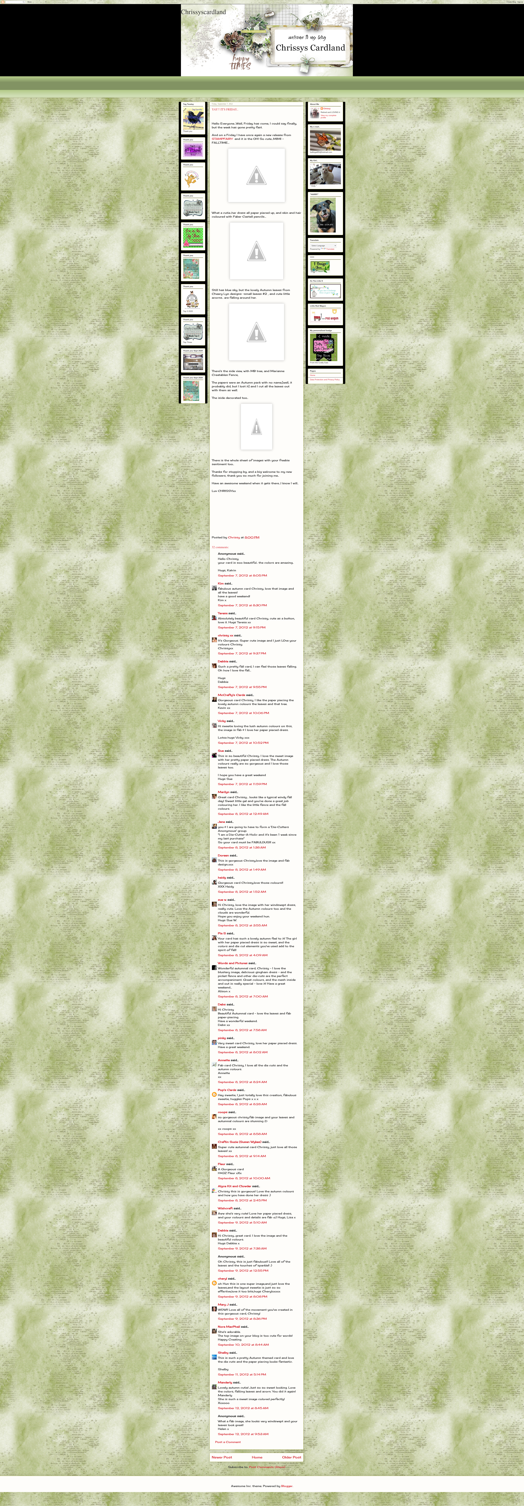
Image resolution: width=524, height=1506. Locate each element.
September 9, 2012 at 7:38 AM (242, 1248)
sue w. (222, 899)
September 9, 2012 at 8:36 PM (242, 1318)
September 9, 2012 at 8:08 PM (242, 1296)
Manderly (225, 1382)
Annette (224, 1060)
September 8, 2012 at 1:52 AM (242, 891)
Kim (221, 583)
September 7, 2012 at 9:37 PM (242, 653)
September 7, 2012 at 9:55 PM (242, 687)
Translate (330, 249)
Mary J (223, 1304)
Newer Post (222, 1457)
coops (222, 1112)
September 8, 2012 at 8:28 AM (242, 1104)
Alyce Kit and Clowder (234, 1186)
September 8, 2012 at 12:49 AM (243, 814)
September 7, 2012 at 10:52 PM (243, 742)
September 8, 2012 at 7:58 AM (242, 1030)
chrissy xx (225, 635)
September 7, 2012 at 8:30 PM (242, 605)
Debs (222, 1004)
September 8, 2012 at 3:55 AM (242, 925)
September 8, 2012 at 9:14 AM (242, 1156)
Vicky (222, 721)
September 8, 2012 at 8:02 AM (243, 1052)
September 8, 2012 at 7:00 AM (243, 996)
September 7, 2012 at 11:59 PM (242, 784)
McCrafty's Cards (231, 695)
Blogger (287, 1486)
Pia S (222, 933)
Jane (221, 821)
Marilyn (223, 792)
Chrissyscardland (203, 11)
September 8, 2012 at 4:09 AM (243, 955)
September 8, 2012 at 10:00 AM (244, 1178)
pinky (222, 1038)
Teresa (222, 613)
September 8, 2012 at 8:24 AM (242, 1082)
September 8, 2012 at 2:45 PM (242, 1200)
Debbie (223, 661)
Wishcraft (225, 1208)
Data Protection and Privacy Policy (325, 379)
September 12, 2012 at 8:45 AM (243, 1408)
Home (257, 1457)
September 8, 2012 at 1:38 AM (242, 847)
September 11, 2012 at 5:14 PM (242, 1374)
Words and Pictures (233, 963)
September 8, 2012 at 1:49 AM (242, 869)
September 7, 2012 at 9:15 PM (242, 627)
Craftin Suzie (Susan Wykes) (239, 1142)
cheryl (222, 1278)
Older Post (291, 1457)
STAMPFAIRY (222, 138)
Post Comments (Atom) (267, 1467)
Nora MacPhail (229, 1326)
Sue (221, 750)
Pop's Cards (227, 1090)
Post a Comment (228, 1442)
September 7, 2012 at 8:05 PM (242, 575)
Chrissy (327, 108)
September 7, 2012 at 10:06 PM (243, 713)
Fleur (221, 1164)
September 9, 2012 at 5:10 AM (242, 1222)
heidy (222, 877)
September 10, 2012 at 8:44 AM (243, 1344)
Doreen (223, 855)
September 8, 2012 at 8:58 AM (242, 1134)
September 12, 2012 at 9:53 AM (243, 1434)
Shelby (223, 1352)
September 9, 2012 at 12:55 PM (243, 1270)
